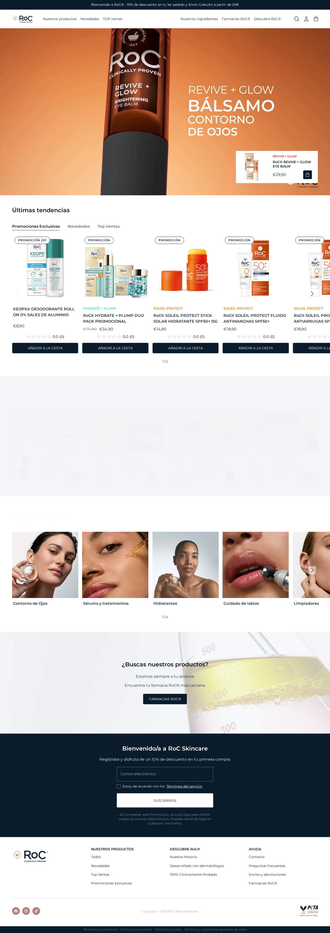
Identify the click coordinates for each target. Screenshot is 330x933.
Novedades (100, 866)
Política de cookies (168, 929)
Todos (96, 857)
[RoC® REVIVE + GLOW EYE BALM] (251, 167)
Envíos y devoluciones (267, 875)
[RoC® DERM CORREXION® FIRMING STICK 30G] (25, 469)
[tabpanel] (165, 299)
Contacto (257, 857)
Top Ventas (100, 875)
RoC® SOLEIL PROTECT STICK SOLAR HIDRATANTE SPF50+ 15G (185, 318)
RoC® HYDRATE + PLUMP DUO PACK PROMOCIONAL (113, 318)
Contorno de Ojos (30, 603)
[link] (165, 699)
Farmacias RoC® (263, 883)
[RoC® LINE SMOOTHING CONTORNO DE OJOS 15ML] (257, 469)
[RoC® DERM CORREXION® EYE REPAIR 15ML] (180, 469)
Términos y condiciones (100, 929)
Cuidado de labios (241, 603)
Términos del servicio (184, 786)
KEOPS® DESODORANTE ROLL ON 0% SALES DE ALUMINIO (44, 312)
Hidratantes (165, 603)
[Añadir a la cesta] (307, 174)
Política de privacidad (136, 929)
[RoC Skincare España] (30, 856)
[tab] (36, 227)
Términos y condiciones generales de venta (216, 929)
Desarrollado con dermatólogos (197, 866)
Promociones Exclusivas (111, 883)
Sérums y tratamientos (106, 603)
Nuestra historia (183, 857)
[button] (297, 19)
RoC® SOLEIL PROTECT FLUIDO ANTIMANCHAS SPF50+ (254, 318)
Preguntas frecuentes (267, 866)
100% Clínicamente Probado (193, 875)
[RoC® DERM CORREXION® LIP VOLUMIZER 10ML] (102, 469)
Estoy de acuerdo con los (162, 786)
